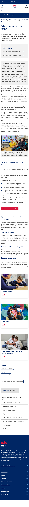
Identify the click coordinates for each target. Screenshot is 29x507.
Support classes (7, 414)
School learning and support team (11, 402)
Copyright (3, 478)
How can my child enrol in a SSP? (11, 51)
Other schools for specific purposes (12, 55)
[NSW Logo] (14, 6)
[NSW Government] (14, 444)
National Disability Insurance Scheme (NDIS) (14, 421)
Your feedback (4, 494)
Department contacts (6, 481)
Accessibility (4, 472)
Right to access (5, 491)
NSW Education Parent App (8, 466)
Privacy (3, 488)
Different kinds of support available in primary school (14, 19)
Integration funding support (10, 406)
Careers (3, 475)
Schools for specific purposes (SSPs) (12, 417)
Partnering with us (5, 485)
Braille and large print (8, 429)
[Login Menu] (27, 2)
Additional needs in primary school (11, 15)
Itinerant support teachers (9, 410)
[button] (2, 6)
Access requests (7, 425)
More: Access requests (10, 208)
